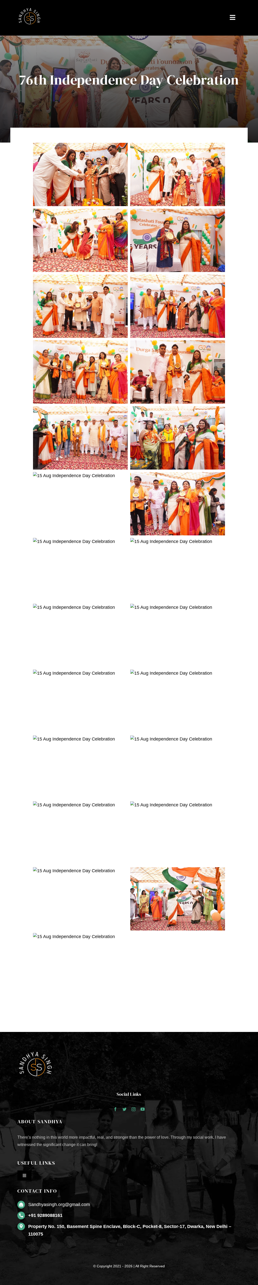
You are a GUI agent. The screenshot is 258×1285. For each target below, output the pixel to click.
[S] (30, 7)
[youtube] (143, 1109)
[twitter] (124, 1109)
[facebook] (115, 1109)
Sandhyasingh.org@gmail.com (59, 1204)
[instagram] (134, 1109)
